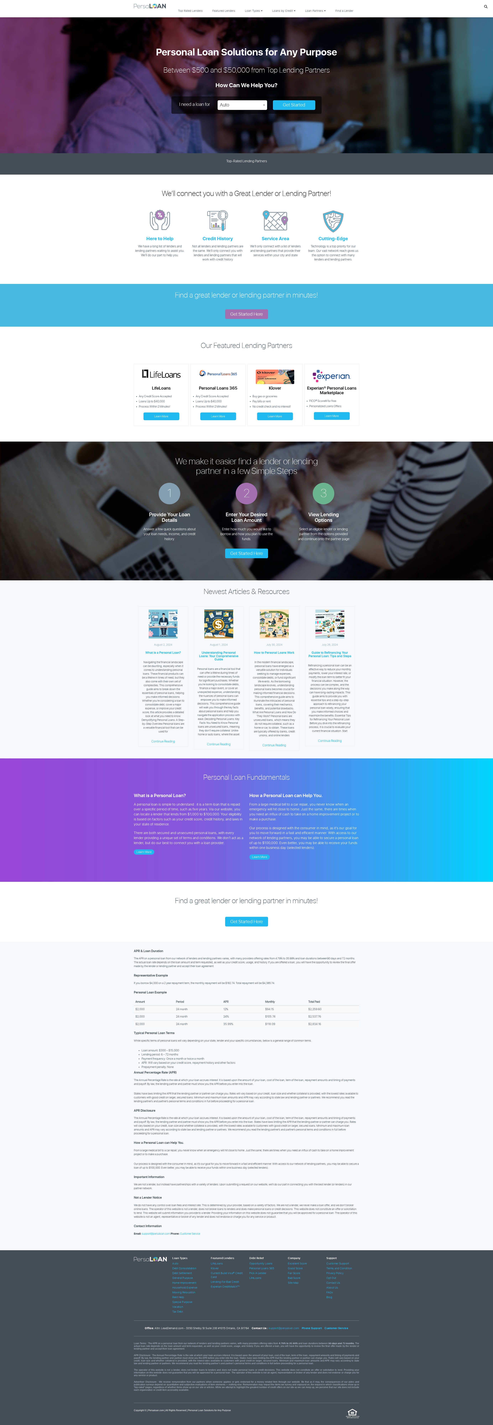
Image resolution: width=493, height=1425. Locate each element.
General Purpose (182, 1278)
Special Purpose (182, 1302)
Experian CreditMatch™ (225, 1286)
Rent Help (178, 1297)
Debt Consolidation (184, 1268)
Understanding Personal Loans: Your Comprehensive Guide (218, 656)
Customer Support (337, 1263)
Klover (215, 1268)
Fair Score (294, 1273)
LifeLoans (217, 1263)
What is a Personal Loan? (163, 652)
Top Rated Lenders (190, 11)
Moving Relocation (183, 1292)
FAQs (329, 1292)
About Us (332, 1287)
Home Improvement (184, 1283)
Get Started (294, 105)
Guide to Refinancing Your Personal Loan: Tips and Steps (330, 654)
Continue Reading (163, 741)
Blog (329, 1297)
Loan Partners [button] (314, 11)
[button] (242, 105)
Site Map (293, 1283)
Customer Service (190, 1234)
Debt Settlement (182, 1273)
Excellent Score (297, 1263)
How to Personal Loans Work (274, 652)
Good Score (295, 1268)
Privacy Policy (335, 1273)
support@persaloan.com (156, 1234)
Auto (175, 1263)
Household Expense (184, 1287)
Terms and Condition (339, 1268)
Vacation (177, 1307)
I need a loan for (194, 104)
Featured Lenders (223, 11)
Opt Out (331, 1278)
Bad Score (294, 1278)
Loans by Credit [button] (283, 11)
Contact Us (333, 1283)
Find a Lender (344, 11)
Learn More (161, 416)
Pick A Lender (257, 1273)
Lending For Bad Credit (225, 1282)
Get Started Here (246, 314)
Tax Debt (177, 1311)
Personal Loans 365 (261, 1268)
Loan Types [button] (253, 11)
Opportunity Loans (261, 1263)
